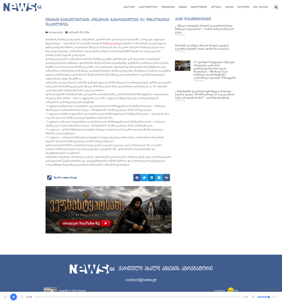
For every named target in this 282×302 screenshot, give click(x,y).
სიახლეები (129, 7)
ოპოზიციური (168, 7)
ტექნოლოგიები (199, 7)
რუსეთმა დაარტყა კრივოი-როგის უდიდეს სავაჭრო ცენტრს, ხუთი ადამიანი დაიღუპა (202, 47)
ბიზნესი (183, 7)
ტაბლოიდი (243, 7)
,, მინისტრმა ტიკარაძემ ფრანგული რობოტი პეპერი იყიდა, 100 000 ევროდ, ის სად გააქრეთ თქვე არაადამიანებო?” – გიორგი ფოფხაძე (204, 94)
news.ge (81, 290)
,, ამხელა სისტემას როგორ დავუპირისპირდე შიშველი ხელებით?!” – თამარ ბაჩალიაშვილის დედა (204, 28)
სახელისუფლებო (148, 7)
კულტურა (216, 7)
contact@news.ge (141, 280)
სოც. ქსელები (260, 7)
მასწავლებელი (112, 43)
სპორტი (229, 7)
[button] (276, 7)
